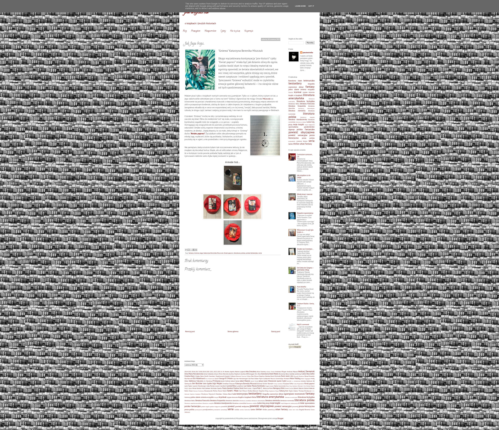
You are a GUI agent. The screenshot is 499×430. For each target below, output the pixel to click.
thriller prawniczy (269, 410)
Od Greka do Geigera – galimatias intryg (305, 269)
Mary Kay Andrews (291, 386)
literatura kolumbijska (306, 108)
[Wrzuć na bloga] (188, 249)
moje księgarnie (310, 125)
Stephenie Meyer (274, 391)
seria (260, 253)
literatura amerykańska (301, 96)
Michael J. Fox (302, 386)
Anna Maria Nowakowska (194, 374)
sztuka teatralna (245, 410)
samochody (224, 410)
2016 (193, 371)
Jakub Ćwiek (254, 381)
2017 (197, 371)
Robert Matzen (299, 388)
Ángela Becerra (304, 410)
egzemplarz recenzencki (294, 393)
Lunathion (239, 386)
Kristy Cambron (278, 384)
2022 (215, 371)
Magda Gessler (269, 386)
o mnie (301, 403)
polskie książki (205, 406)
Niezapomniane (210, 31)
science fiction (301, 141)
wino (297, 410)
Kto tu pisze (235, 31)
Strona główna (233, 331)
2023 (219, 371)
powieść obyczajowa (301, 132)
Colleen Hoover (235, 376)
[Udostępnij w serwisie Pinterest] (196, 249)
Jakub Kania (235, 381)
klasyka (290, 92)
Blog (185, 31)
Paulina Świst (238, 388)
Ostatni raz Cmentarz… (305, 249)
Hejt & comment (303, 324)
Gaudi (217, 378)
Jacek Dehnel (225, 381)
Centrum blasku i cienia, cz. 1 (305, 305)
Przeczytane (195, 31)
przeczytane (198, 410)
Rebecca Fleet (268, 388)
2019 (204, 371)
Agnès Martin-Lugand (237, 371)
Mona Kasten (197, 388)
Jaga (201, 253)
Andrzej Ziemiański (306, 371)
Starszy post (275, 331)
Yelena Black (227, 394)
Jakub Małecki (245, 381)
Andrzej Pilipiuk (292, 371)
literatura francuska (307, 104)
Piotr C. (259, 388)
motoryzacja (294, 403)
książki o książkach (295, 95)
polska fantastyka (252, 253)
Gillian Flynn (258, 378)
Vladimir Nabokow (195, 394)
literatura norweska (287, 400)
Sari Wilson (243, 391)
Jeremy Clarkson (306, 381)
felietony (188, 397)
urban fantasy (306, 143)
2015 (189, 371)
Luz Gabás (247, 386)
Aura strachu (301, 287)
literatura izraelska (245, 400)
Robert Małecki (309, 388)
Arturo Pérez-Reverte (221, 374)
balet (300, 81)
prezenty (295, 406)
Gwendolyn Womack (282, 378)
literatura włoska (301, 122)
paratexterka (308, 52)
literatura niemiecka (296, 111)
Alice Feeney (261, 371)
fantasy (191, 253)
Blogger (280, 418)
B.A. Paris (258, 374)
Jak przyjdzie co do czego (303, 176)
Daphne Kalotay (264, 376)
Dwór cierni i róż (287, 376)
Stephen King (263, 391)
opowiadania (293, 127)
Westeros (204, 394)
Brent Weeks (274, 374)
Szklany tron (283, 391)
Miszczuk (267, 98)
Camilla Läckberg (295, 374)
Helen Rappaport (306, 378)
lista (254, 397)
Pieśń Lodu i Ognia (250, 388)
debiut (301, 87)
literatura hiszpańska (297, 106)
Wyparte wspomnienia (305, 213)
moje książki (298, 124)
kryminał (297, 92)
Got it (311, 6)
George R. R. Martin (226, 378)
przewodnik (291, 141)
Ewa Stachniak (209, 378)
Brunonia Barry (284, 374)
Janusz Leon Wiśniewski (267, 381)
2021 (211, 371)
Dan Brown (255, 376)
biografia (311, 84)
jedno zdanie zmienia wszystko (301, 89)
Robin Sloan (189, 391)
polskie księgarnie (215, 406)
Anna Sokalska (209, 374)
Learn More (300, 6)
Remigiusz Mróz (279, 388)
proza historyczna (306, 406)
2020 (207, 371)
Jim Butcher (197, 383)
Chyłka (197, 376)
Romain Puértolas (198, 391)
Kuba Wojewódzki (299, 384)
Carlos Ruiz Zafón (308, 374)
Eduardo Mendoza (298, 376)
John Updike (207, 383)
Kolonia (259, 384)
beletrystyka (309, 80)
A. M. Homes (225, 371)
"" (197, 133)
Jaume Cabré (281, 381)
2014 (186, 371)
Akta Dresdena (250, 371)
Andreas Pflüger (280, 371)
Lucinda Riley (231, 386)
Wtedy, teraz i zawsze (304, 194)
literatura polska (239, 253)
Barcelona (292, 81)
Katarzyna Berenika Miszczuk (213, 253)
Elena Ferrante (309, 376)
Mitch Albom (188, 388)
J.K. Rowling (208, 381)
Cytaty (223, 31)
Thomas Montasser (305, 391)
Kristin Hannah (268, 384)
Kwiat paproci (228, 253)
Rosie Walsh (222, 391)
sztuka (237, 410)
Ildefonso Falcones (196, 381)
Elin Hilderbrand (199, 378)
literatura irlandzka (232, 400)
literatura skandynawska (297, 119)
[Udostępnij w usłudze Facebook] (193, 249)
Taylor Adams (293, 391)
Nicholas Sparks (216, 388)
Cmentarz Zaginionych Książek (219, 376)
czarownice (292, 87)
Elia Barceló (189, 378)
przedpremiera (208, 410)
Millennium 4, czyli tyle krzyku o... (305, 231)
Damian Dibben (246, 376)
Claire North (204, 376)
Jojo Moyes (217, 383)
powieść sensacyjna (297, 135)
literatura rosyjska (307, 117)
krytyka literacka (308, 92)
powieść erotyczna (242, 406)
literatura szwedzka (239, 403)
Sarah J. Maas (233, 390)
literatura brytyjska (306, 101)
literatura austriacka (291, 397)
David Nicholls (275, 376)
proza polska (308, 138)
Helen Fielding (295, 378)
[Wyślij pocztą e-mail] (186, 249)
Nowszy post (190, 331)
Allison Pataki (270, 371)
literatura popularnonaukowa (193, 403)
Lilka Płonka (210, 386)
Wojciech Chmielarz (215, 394)
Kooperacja (248, 31)
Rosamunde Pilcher (211, 391)
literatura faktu (293, 104)
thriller (296, 143)
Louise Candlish (220, 386)
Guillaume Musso (269, 378)
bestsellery (295, 83)
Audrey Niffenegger (247, 374)
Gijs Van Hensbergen (240, 378)
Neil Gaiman (206, 388)
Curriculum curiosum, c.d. (304, 155)
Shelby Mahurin (253, 391)
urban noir (291, 410)
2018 (200, 371)
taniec (290, 144)
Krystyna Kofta (288, 384)
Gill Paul (251, 378)
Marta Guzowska (279, 386)
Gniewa (196, 253)
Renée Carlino (289, 388)
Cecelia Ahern (190, 376)
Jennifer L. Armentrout (294, 381)
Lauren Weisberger (199, 386)
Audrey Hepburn (234, 374)
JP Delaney (216, 381)
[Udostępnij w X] (191, 249)
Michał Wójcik (310, 386)
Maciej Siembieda (258, 386)
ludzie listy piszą (263, 403)
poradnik (224, 406)
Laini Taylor (188, 386)
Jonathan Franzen (229, 384)
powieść (231, 406)
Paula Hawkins (227, 388)
